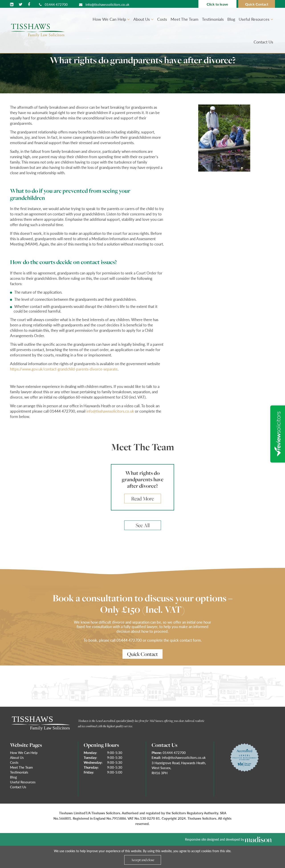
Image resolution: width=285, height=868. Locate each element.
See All (143, 525)
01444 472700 (56, 4)
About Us (142, 19)
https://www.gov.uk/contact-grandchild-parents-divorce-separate (64, 369)
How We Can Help (110, 19)
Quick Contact (256, 4)
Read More (142, 498)
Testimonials (213, 19)
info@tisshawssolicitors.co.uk (107, 4)
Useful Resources (255, 19)
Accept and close (142, 859)
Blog (231, 19)
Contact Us (263, 42)
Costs (162, 19)
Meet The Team (184, 19)
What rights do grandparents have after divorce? (142, 479)
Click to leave (217, 4)
